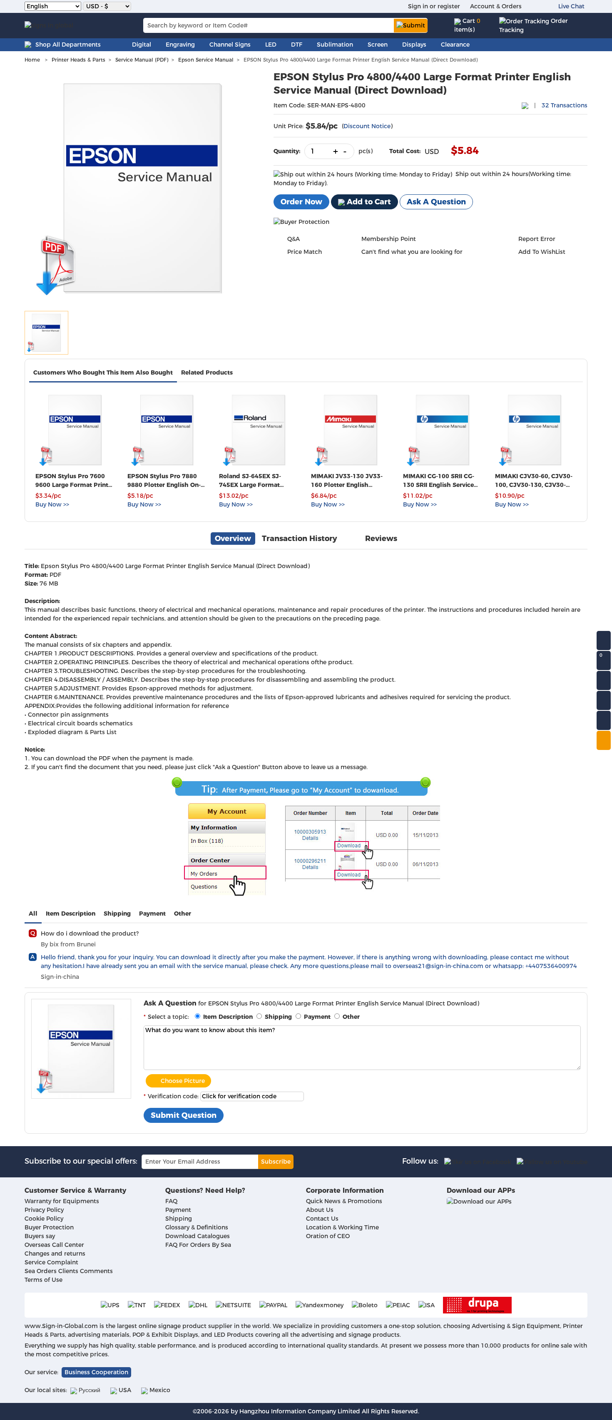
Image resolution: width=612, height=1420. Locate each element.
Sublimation (335, 44)
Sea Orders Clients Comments (69, 1271)
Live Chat (571, 6)
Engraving (180, 44)
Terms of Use (43, 1279)
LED (270, 44)
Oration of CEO (328, 1236)
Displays (414, 44)
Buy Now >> (52, 504)
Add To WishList (541, 252)
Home (32, 60)
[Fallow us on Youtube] (552, 1161)
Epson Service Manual (206, 60)
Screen (378, 44)
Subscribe (276, 1161)
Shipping (117, 913)
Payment (152, 913)
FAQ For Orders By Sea (198, 1245)
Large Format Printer (155, 566)
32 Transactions (564, 105)
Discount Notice (367, 126)
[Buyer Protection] (301, 222)
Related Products (207, 372)
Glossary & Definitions (196, 1227)
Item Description (70, 913)
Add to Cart (368, 201)
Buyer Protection (49, 1227)
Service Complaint (51, 1262)
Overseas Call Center (54, 1245)
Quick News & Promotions (344, 1201)
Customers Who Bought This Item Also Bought (103, 372)
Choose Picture (183, 1081)
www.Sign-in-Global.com (61, 1326)
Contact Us (322, 1218)
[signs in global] (49, 25)
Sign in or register (434, 6)
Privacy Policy (44, 1210)
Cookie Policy (44, 1218)
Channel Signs (230, 44)
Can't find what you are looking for (412, 252)
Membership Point (388, 239)
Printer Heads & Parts (78, 60)
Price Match (304, 252)
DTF (296, 44)
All (33, 913)
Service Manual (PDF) (141, 60)
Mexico (159, 1390)
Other (182, 913)
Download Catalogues (197, 1236)
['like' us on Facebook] (477, 1161)
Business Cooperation (96, 1372)
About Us (319, 1210)
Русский (88, 1390)
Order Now (301, 201)
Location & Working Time (342, 1227)
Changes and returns (55, 1253)
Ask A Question (436, 201)
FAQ (171, 1201)
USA (124, 1390)
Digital (141, 44)
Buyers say (40, 1236)
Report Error (536, 239)
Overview (233, 538)
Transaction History (299, 538)
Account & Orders (496, 6)
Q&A (293, 239)
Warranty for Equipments (62, 1201)
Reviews (381, 538)
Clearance (455, 44)
